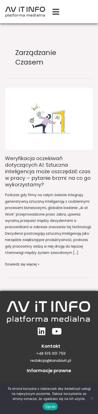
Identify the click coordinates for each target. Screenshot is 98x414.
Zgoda (50, 406)
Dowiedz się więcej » (22, 264)
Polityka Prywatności (49, 381)
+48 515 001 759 (51, 353)
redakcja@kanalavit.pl (50, 360)
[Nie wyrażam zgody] (91, 398)
